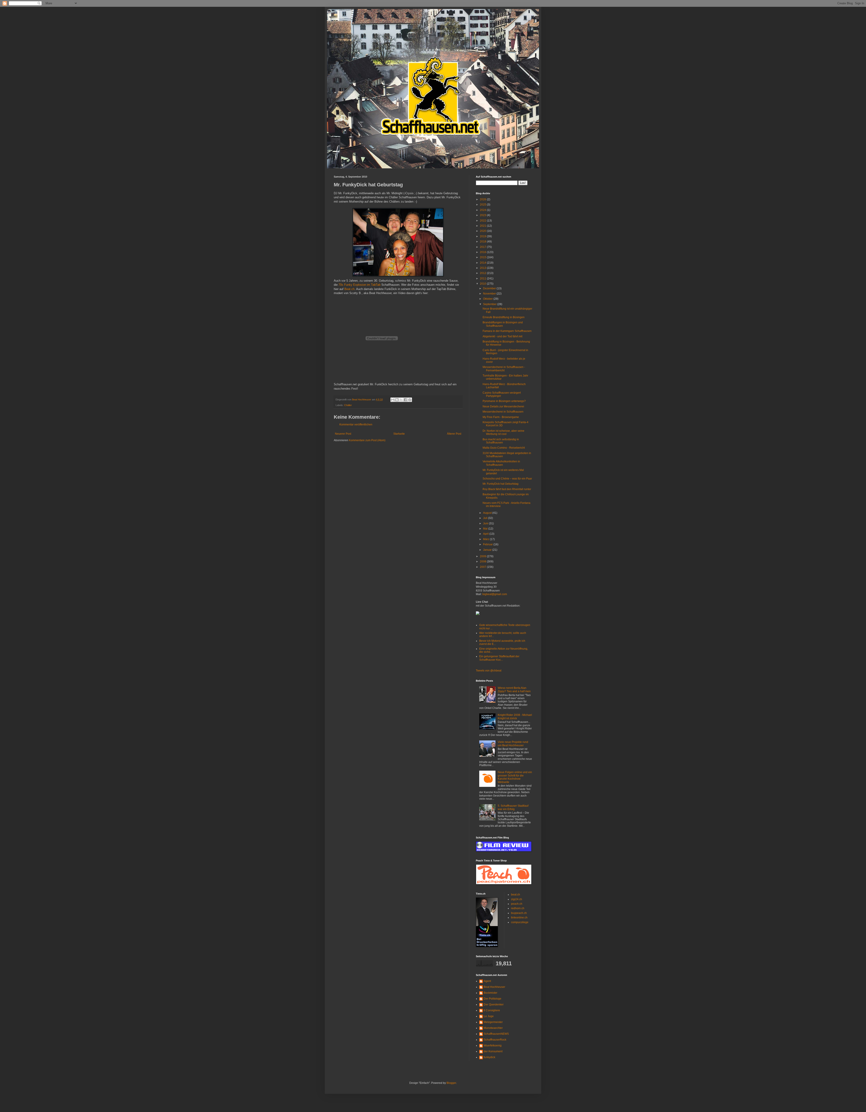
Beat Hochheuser (494, 987)
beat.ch (515, 894)
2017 (483, 247)
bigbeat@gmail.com (494, 594)
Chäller (348, 405)
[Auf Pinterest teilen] (410, 399)
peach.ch (516, 903)
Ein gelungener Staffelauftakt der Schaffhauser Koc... (499, 658)
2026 (483, 199)
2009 (483, 556)
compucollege (519, 922)
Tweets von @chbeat (488, 670)
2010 (483, 283)
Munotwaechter (493, 1028)
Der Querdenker (494, 1004)
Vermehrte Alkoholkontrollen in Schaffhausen (501, 463)
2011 (483, 278)
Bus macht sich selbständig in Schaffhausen (501, 441)
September (490, 304)
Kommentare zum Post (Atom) (367, 440)
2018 (483, 241)
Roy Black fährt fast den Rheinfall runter (507, 489)
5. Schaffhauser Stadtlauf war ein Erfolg (513, 807)
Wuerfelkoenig (493, 1045)
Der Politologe (492, 998)
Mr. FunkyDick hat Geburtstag (500, 483)
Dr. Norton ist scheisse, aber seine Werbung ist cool (503, 432)
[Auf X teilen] (401, 399)
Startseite (399, 433)
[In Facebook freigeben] (405, 399)
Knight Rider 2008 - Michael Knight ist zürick (515, 716)
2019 (483, 236)
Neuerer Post (343, 433)
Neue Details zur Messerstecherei (503, 406)
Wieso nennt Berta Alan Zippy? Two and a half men (514, 689)
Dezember (490, 288)
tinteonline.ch (519, 917)
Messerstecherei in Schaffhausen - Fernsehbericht (504, 368)
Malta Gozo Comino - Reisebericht (504, 447)
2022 (483, 220)
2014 (483, 262)
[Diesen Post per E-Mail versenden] (392, 399)
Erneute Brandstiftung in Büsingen (504, 317)
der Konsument (493, 1051)
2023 (483, 215)
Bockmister (490, 992)
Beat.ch (349, 289)
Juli (485, 518)
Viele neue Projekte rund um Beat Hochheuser (513, 743)
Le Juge (489, 1016)
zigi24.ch (516, 899)
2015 (483, 257)
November (490, 293)
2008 (483, 561)
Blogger (451, 1083)
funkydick (489, 1057)
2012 (483, 273)
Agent (487, 981)
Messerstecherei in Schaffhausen (503, 411)
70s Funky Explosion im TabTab (359, 284)
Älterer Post (454, 433)
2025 (483, 204)
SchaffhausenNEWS (496, 1033)
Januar (487, 549)
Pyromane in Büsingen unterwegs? (504, 401)
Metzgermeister (493, 1022)
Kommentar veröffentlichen (355, 424)
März (486, 539)
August (487, 512)
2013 (483, 267)
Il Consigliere (492, 1010)
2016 (483, 252)
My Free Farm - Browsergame (501, 417)
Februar (488, 544)
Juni (486, 523)
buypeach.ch (519, 913)
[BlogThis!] (397, 399)
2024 (483, 210)
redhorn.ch (517, 908)
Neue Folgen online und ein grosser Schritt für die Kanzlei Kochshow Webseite (515, 777)
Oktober (488, 298)
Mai (485, 528)
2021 (483, 225)
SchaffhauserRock (495, 1039)
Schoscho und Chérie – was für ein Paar (507, 478)
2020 (483, 231)
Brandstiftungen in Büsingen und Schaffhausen (503, 324)
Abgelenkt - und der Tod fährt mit (502, 336)
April (486, 533)
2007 (483, 567)
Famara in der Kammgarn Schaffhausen (507, 331)
